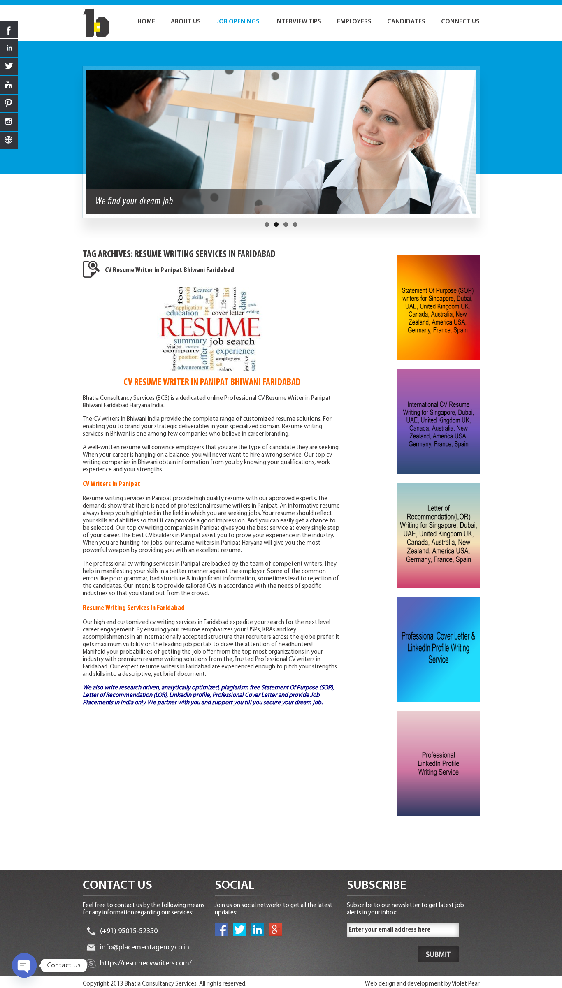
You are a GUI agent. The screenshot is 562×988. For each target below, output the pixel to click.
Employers (354, 22)
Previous (78, 146)
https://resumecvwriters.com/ (146, 963)
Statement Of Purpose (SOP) (297, 688)
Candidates (406, 22)
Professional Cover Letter (244, 695)
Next (484, 146)
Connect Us (460, 22)
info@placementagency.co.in (144, 947)
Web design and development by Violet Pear (422, 984)
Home (146, 22)
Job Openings (238, 22)
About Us (186, 22)
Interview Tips (298, 22)
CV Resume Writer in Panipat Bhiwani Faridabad (169, 270)
